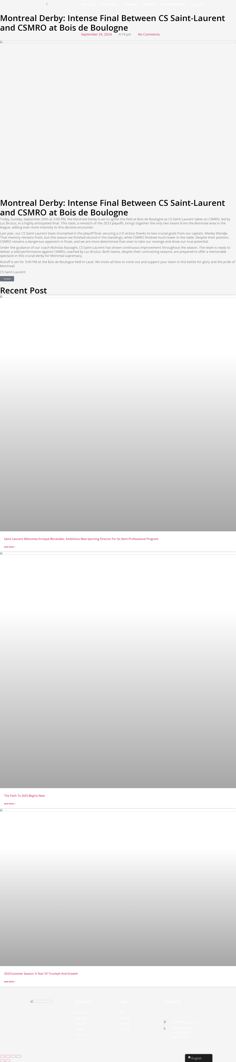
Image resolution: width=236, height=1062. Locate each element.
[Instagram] (173, 1014)
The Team (109, 4)
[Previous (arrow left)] (2, 1061)
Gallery (149, 4)
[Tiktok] (181, 1014)
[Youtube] (188, 1014)
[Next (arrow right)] (7, 1061)
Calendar (130, 4)
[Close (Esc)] (18, 1056)
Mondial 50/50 (173, 4)
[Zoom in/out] (2, 1056)
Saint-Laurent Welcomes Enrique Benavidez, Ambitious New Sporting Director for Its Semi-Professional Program (81, 539)
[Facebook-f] (166, 1014)
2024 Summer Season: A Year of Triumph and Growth (41, 973)
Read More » (9, 547)
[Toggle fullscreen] (7, 1056)
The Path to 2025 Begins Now (24, 796)
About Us (88, 4)
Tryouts (196, 4)
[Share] (13, 1056)
